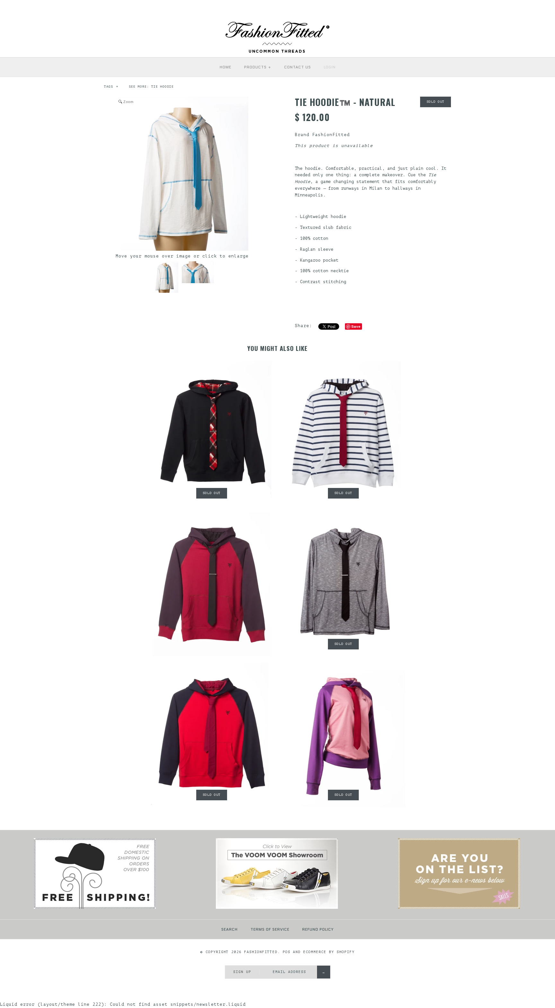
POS (286, 952)
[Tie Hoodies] (459, 908)
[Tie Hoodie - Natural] (164, 277)
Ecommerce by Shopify (329, 952)
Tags (111, 86)
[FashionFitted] (277, 24)
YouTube (509, 9)
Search (229, 929)
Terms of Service (270, 929)
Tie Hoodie (162, 86)
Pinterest (480, 9)
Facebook (460, 9)
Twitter (470, 9)
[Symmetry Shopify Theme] (95, 908)
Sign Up (242, 972)
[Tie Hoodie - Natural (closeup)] (198, 272)
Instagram (499, 9)
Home (225, 67)
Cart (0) (535, 9)
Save (356, 326)
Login (330, 67)
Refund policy (318, 929)
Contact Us (297, 67)
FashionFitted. (262, 952)
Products (257, 67)
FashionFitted (331, 134)
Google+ (489, 9)
